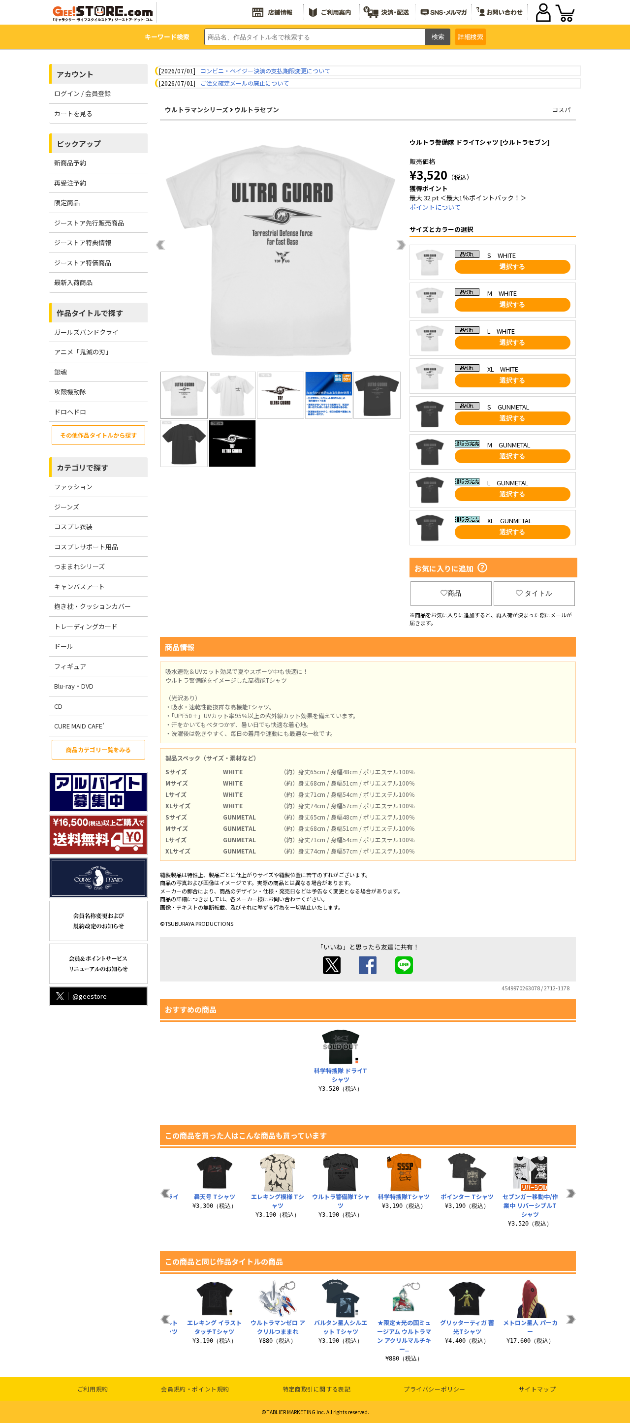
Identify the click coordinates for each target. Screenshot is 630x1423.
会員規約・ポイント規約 (195, 1389)
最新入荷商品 (73, 282)
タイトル (538, 593)
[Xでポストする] (332, 971)
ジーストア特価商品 (82, 262)
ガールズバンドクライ (86, 332)
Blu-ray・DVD (74, 686)
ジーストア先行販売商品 (89, 222)
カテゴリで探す (82, 467)
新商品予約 (70, 162)
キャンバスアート (79, 586)
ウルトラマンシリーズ (196, 109)
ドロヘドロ (70, 411)
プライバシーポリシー (435, 1389)
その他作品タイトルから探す (98, 435)
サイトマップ (537, 1389)
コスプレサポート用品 (86, 546)
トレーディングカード (86, 626)
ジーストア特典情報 (82, 242)
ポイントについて (435, 207)
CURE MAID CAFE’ (79, 725)
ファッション (73, 486)
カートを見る (73, 113)
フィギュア (70, 666)
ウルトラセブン (256, 109)
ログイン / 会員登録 (82, 93)
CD (58, 706)
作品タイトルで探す (90, 313)
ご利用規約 (92, 1389)
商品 (454, 593)
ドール (63, 646)
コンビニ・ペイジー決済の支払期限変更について (265, 70)
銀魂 (60, 372)
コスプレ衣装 (73, 526)
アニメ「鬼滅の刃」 (83, 351)
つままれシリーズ (79, 566)
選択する (512, 266)
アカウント (75, 74)
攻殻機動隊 (70, 391)
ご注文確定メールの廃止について (244, 83)
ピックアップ (79, 143)
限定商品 (67, 202)
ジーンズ (66, 506)
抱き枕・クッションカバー (92, 606)
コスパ (561, 109)
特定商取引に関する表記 (317, 1389)
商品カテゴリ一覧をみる (98, 749)
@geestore (89, 996)
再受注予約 (70, 183)
